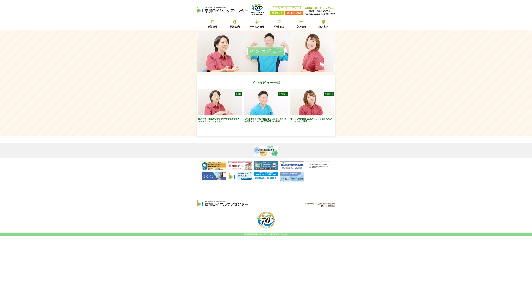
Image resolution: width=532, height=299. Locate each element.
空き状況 (301, 26)
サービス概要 (257, 26)
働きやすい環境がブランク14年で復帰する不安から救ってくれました (219, 108)
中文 (294, 7)
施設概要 (213, 26)
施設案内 (235, 26)
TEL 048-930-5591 (328, 206)
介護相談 (279, 26)
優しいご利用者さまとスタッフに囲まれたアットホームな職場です (311, 108)
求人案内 (323, 26)
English (279, 7)
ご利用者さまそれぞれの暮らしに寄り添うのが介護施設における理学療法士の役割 (265, 108)
